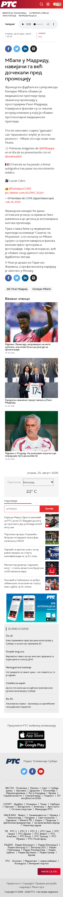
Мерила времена (15, 793)
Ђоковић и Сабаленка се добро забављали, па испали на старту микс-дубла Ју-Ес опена (22, 583)
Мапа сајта (49, 871)
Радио (8, 844)
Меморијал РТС (44, 809)
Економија (49, 790)
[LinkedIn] (25, 48)
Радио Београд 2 (48, 844)
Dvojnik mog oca (15, 651)
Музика (54, 815)
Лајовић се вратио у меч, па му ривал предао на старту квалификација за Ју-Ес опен (21, 553)
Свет (44, 788)
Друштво (35, 790)
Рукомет (9, 806)
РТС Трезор (41, 836)
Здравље (11, 820)
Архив (31, 854)
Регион (34, 788)
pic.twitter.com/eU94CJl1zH (24, 193)
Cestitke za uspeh (15, 683)
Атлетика (39, 806)
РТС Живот (40, 833)
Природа (51, 820)
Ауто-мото (53, 806)
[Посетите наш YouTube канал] (40, 771)
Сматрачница (32, 795)
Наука (38, 820)
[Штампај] (33, 48)
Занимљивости (37, 815)
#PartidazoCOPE (20, 189)
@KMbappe (47, 148)
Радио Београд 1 (25, 844)
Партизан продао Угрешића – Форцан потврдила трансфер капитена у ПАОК (21, 537)
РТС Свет (45, 831)
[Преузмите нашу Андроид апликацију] (31, 744)
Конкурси (20, 863)
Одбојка (55, 804)
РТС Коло (25, 836)
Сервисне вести (13, 795)
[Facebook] (8, 48)
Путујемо (30, 817)
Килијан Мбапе (41, 289)
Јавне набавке (48, 860)
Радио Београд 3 (17, 847)
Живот (22, 815)
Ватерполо (24, 806)
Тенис (43, 804)
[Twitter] (16, 48)
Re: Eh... (10, 698)
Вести (9, 788)
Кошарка (31, 804)
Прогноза (14, 482)
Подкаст (49, 795)
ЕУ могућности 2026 (40, 797)
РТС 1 (13, 831)
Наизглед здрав (32, 825)
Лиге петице (9, 16)
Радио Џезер (47, 852)
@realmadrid (13, 156)
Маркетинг (31, 860)
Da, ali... (10, 635)
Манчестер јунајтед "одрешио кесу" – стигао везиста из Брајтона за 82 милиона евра (24, 568)
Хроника (21, 790)
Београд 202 (38, 847)
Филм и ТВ (26, 820)
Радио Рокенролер (34, 849)
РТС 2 (23, 831)
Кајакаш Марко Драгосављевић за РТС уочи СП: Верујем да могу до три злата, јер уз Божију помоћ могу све (23, 522)
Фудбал (18, 804)
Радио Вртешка (27, 852)
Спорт (7, 804)
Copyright (28, 883)
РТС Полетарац (37, 838)
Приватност (13, 883)
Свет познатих (46, 817)
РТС (7, 860)
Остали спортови (22, 809)
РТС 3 (33, 831)
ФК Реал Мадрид (17, 289)
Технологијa (14, 817)
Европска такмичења (15, 13)
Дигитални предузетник (17, 822)
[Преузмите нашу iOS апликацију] (31, 735)
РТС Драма (24, 833)
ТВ (6, 831)
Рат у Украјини (37, 793)
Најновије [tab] (10, 501)
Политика (21, 788)
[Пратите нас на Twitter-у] (24, 771)
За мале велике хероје (47, 822)
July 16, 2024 (12, 202)
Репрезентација (28, 16)
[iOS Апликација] (31, 608)
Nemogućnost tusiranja (18, 667)
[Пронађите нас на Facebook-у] (32, 771)
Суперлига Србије (39, 13)
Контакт (17, 860)
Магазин (10, 815)
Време (52, 793)
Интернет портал (39, 863)
